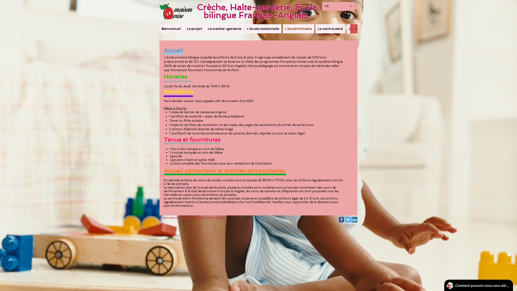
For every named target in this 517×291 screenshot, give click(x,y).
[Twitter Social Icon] (348, 219)
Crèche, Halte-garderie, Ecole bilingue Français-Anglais (257, 11)
